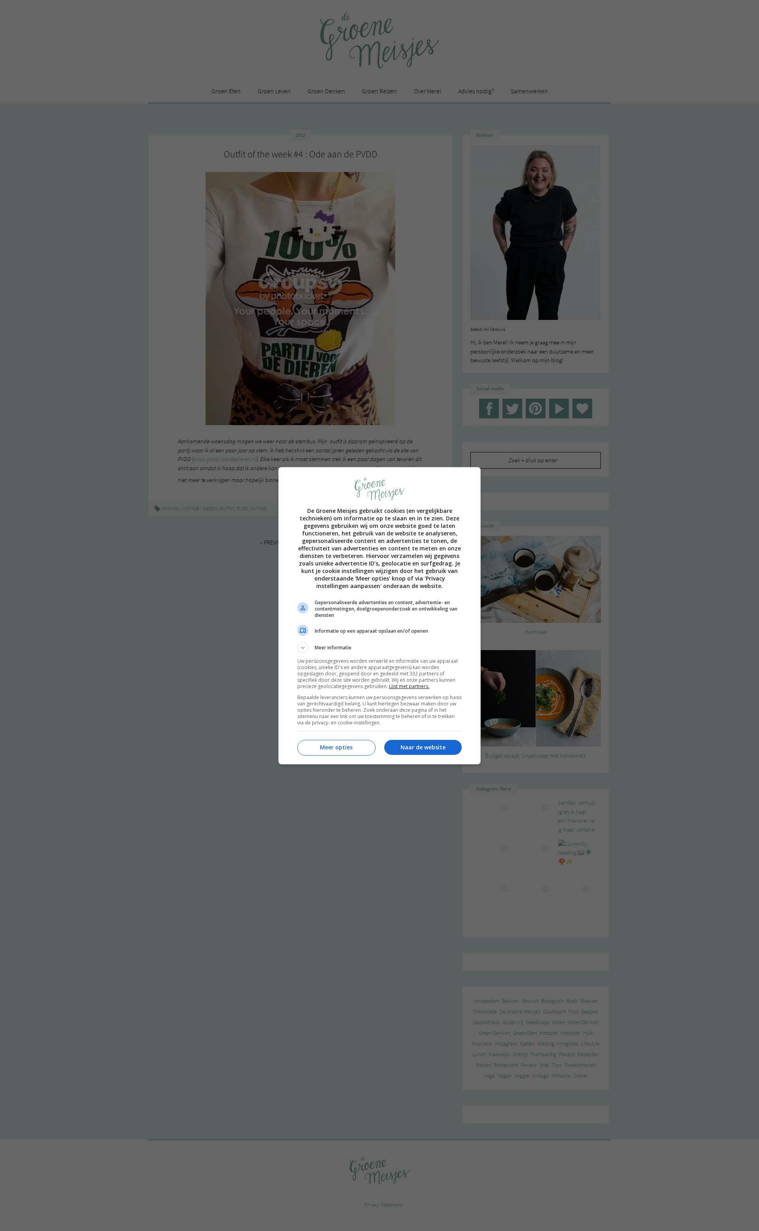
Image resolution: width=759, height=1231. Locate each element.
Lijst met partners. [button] (409, 686)
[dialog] (379, 615)
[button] (379, 647)
